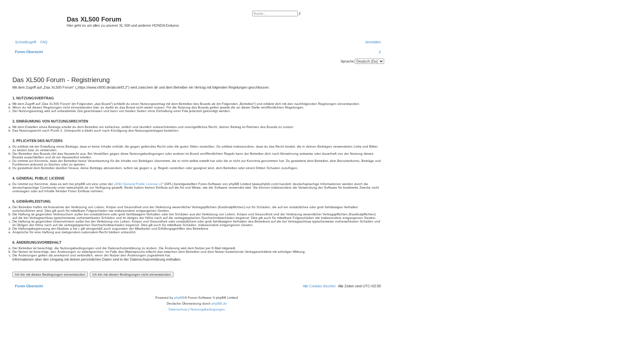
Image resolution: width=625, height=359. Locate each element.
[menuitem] (43, 42)
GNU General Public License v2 (138, 184)
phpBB (179, 297)
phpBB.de (219, 303)
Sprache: (347, 61)
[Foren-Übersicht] (39, 21)
